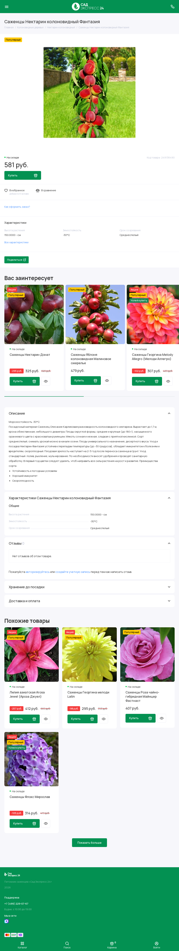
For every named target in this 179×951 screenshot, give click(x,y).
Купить (18, 381)
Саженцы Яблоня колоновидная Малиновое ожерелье (91, 358)
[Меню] (6, 6)
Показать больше (89, 843)
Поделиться (14, 259)
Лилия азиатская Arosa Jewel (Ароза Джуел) (27, 694)
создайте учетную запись (72, 572)
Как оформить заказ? (17, 206)
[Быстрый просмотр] (45, 381)
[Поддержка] (172, 6)
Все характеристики (16, 242)
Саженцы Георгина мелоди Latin (88, 694)
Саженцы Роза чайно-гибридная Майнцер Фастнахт (142, 696)
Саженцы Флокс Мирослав (30, 797)
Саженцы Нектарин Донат (30, 354)
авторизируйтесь (38, 572)
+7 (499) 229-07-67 (16, 903)
